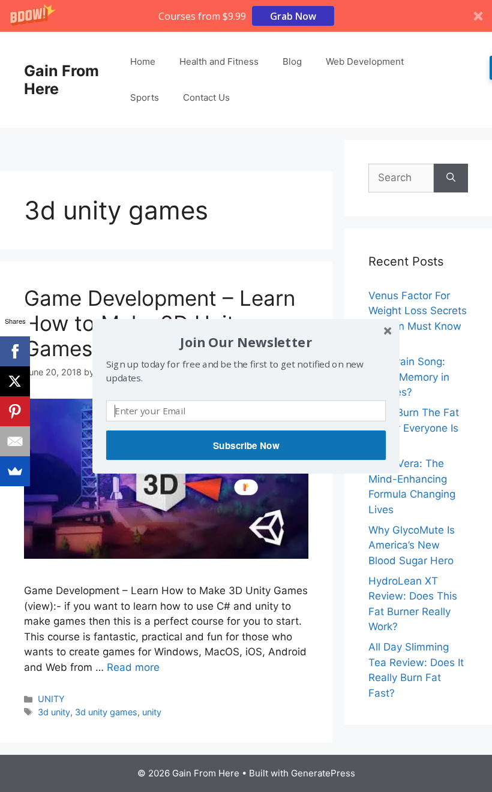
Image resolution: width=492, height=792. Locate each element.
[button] (246, 341)
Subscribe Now (246, 444)
